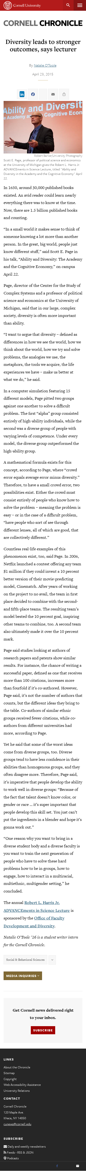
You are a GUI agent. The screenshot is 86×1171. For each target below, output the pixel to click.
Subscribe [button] (43, 1030)
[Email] (77, 1166)
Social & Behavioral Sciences (25, 959)
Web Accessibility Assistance (22, 1084)
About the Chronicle (17, 1067)
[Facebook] (57, 1166)
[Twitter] (67, 1166)
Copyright (10, 1078)
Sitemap (9, 1073)
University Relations (17, 1090)
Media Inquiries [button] (22, 975)
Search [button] (68, 5)
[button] (43, 127)
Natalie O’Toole (45, 65)
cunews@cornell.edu (17, 1124)
